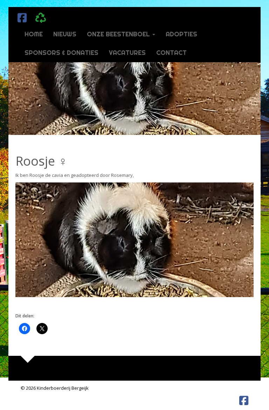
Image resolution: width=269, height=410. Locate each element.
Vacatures (127, 53)
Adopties (181, 34)
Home (34, 34)
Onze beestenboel (119, 34)
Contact (171, 53)
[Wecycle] (39, 16)
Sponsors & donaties (61, 53)
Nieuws (64, 34)
